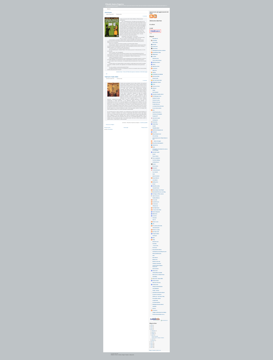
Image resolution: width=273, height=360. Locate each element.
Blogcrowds (132, 354)
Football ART (155, 116)
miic (153, 223)
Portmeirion (155, 122)
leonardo (154, 44)
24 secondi (155, 199)
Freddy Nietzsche (156, 104)
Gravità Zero (155, 46)
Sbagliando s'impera (157, 82)
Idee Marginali (155, 92)
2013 (152, 328)
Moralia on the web (156, 102)
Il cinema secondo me (157, 294)
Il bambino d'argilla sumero (158, 94)
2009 (152, 344)
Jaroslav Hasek (120, 71)
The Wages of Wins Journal (158, 193)
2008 (152, 346)
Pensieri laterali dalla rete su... (159, 314)
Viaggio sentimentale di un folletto (159, 312)
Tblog (154, 239)
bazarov (154, 308)
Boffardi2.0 (155, 168)
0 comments (145, 16)
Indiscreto (155, 70)
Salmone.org (155, 145)
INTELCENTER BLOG (157, 253)
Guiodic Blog (155, 124)
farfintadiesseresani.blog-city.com (159, 251)
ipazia (154, 147)
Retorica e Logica (156, 229)
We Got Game (155, 166)
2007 (152, 347)
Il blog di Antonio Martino (157, 286)
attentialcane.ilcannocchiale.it (159, 292)
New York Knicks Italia (157, 80)
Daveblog (154, 243)
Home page (126, 127)
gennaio (153, 340)
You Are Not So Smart (157, 60)
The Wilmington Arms (157, 96)
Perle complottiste (156, 158)
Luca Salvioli (155, 172)
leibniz (154, 90)
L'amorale (155, 215)
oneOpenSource (156, 162)
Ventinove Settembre (157, 263)
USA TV (154, 219)
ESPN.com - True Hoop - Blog (158, 296)
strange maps (155, 284)
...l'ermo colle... (156, 245)
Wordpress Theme (114, 354)
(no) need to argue (156, 118)
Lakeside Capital (156, 152)
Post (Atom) (110, 129)
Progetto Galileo (156, 233)
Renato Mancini (156, 178)
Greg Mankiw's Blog (157, 52)
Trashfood (155, 132)
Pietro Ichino (155, 42)
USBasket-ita (155, 205)
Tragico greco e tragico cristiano (111, 76)
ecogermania (155, 300)
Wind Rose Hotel (156, 66)
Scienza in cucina (156, 100)
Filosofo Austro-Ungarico (114, 4)
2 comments (145, 80)
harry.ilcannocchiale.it (157, 249)
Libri (106, 73)
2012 (152, 329)
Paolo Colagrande (156, 211)
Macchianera (155, 257)
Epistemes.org (155, 58)
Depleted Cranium (156, 98)
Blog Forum (159, 350)
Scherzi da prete (108, 12)
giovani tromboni (156, 176)
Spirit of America (156, 195)
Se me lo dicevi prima (157, 108)
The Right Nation (156, 207)
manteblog (155, 40)
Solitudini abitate (156, 128)
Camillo (154, 126)
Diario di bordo (155, 268)
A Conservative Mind (157, 209)
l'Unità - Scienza (156, 290)
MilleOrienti (155, 213)
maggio (153, 333)
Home (104, 9)
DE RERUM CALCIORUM (158, 74)
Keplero (154, 164)
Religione (112, 124)
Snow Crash (155, 270)
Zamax (154, 64)
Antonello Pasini (156, 187)
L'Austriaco (155, 310)
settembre (154, 330)
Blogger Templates (152, 350)
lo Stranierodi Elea (156, 302)
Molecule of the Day (157, 282)
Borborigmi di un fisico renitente (159, 50)
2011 (152, 341)
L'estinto (154, 56)
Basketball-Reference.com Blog (159, 191)
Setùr (154, 174)
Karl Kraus (155, 247)
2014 (152, 326)
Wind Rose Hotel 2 (156, 62)
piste (154, 110)
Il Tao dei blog (155, 136)
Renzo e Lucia (155, 221)
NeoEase (120, 354)
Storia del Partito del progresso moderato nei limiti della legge (135, 71)
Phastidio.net (155, 38)
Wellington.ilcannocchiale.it (158, 304)
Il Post (154, 84)
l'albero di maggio (157, 141)
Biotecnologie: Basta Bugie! (158, 189)
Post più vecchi (144, 127)
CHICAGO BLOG (156, 227)
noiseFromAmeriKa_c (157, 112)
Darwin (154, 154)
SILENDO (154, 306)
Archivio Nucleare (156, 170)
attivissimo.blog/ (156, 76)
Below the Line (155, 241)
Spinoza (154, 72)
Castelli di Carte (156, 201)
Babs (154, 237)
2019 (152, 325)
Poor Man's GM (156, 231)
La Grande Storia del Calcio (158, 106)
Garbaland (155, 235)
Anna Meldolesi (156, 288)
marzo (153, 339)
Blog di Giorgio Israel (157, 134)
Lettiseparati (155, 120)
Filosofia (107, 124)
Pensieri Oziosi (156, 280)
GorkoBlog (155, 276)
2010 (152, 343)
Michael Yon (155, 259)
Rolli (153, 255)
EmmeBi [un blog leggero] (158, 143)
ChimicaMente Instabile (157, 272)
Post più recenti (107, 127)
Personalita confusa (157, 298)
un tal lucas (155, 68)
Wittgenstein (155, 54)
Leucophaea (155, 180)
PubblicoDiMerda (156, 197)
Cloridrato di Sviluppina (157, 114)
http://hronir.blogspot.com (158, 130)
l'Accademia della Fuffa (157, 225)
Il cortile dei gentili (143, 122)
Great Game (155, 48)
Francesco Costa (156, 86)
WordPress (107, 354)
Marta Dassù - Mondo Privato (158, 274)
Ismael (154, 184)
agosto (153, 332)
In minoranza (155, 203)
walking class (155, 182)
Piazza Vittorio (155, 156)
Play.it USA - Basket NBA (158, 278)
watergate (155, 217)
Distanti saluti (155, 78)
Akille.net (154, 88)
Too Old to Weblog (156, 160)
